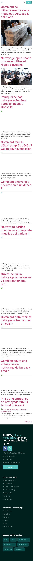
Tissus (5, 523)
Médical (5, 520)
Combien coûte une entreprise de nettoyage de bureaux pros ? (15, 366)
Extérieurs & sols (8, 526)
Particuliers (6, 514)
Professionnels (7, 511)
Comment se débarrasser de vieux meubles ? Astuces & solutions (15, 12)
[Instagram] (9, 448)
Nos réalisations (8, 483)
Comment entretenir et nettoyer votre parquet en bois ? (16, 320)
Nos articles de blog (9, 490)
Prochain (28, 422)
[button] (24, 2)
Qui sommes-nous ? (9, 480)
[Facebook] (5, 448)
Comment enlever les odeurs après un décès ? (16, 185)
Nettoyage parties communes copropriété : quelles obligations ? (16, 230)
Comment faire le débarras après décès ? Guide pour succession (16, 145)
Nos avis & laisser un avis (11, 486)
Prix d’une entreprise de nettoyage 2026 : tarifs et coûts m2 (14, 402)
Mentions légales (8, 499)
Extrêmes (6, 517)
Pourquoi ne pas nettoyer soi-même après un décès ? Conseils (13, 102)
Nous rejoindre (7, 493)
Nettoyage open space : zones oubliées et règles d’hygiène (16, 61)
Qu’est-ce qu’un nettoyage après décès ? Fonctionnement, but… (16, 279)
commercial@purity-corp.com (12, 462)
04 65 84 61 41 (7, 459)
